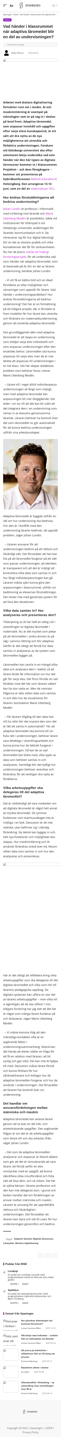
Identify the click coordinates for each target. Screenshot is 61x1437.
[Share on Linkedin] (48, 1255)
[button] (5, 5)
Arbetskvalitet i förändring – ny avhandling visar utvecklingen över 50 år (37, 1385)
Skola (7, 20)
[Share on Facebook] (41, 1255)
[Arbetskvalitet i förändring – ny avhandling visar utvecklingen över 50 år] (11, 1387)
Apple (25, 1283)
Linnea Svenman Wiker (31, 1328)
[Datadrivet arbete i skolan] (11, 1372)
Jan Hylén (25, 1372)
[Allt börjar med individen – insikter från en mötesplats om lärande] (11, 1340)
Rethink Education (43, 179)
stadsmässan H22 (42, 188)
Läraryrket (8, 1243)
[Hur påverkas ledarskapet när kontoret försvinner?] (11, 1325)
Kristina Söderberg (29, 1361)
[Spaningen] (30, 5)
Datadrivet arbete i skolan (34, 1367)
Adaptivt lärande (23, 1238)
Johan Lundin (11, 209)
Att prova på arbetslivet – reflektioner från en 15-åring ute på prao (38, 1353)
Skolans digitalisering (26, 1243)
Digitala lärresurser (43, 1238)
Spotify (13, 1283)
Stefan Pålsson (17, 53)
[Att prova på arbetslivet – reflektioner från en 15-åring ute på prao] (11, 1355)
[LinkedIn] (30, 1418)
